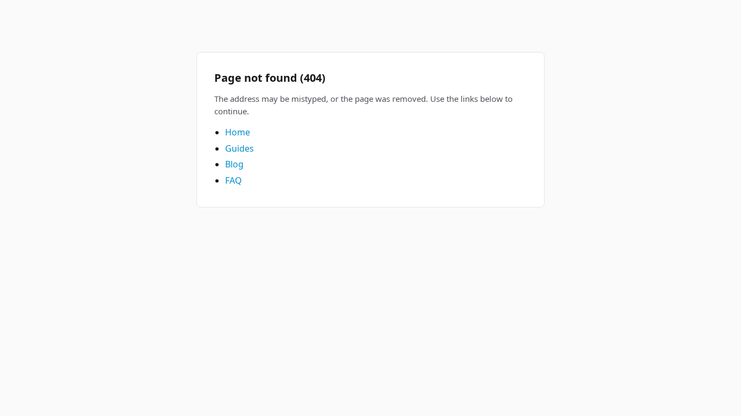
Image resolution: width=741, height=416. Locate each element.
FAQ (233, 180)
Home (237, 132)
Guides (239, 148)
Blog (234, 164)
